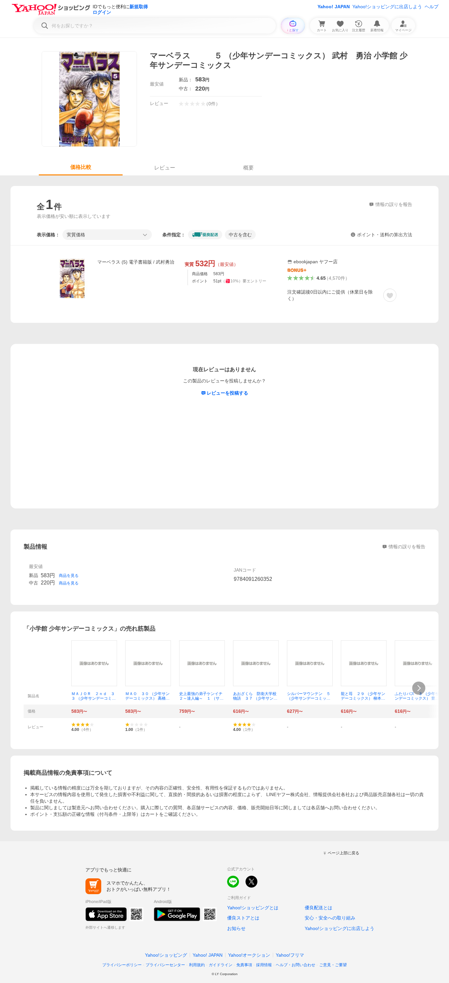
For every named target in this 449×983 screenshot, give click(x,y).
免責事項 (244, 965)
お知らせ (236, 928)
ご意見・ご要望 (333, 965)
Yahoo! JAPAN (334, 6)
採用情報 (264, 965)
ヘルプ (431, 6)
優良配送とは (318, 907)
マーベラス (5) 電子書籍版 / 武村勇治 (135, 262)
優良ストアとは (243, 917)
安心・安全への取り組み (330, 917)
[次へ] (418, 688)
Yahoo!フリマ (290, 955)
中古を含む (240, 234)
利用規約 (197, 965)
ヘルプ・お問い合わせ (295, 965)
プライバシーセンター (165, 965)
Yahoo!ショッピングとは (252, 907)
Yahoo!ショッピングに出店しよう (387, 6)
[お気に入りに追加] (389, 295)
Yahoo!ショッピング (166, 955)
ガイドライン (220, 965)
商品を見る (69, 575)
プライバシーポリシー (122, 965)
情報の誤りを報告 (407, 546)
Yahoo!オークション (249, 955)
